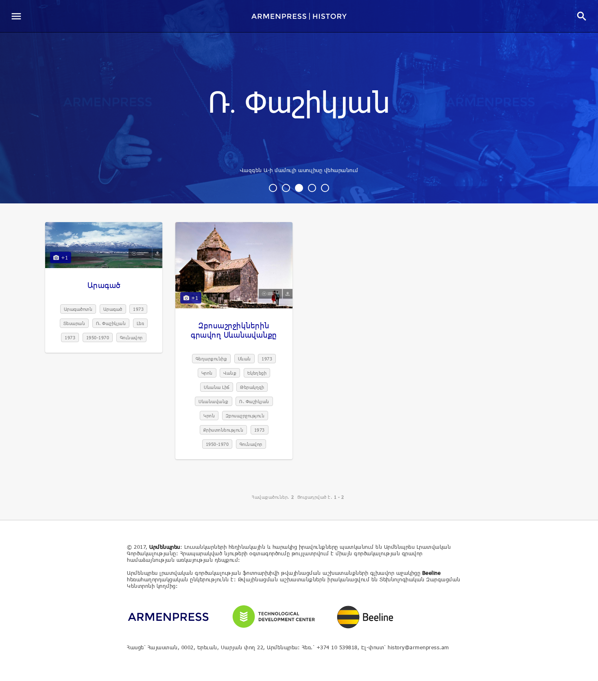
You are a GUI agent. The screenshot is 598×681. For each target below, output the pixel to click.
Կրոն (207, 372)
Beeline (431, 573)
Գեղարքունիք (211, 358)
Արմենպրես (164, 546)
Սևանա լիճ (216, 387)
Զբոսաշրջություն (245, 415)
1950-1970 (97, 337)
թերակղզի (252, 387)
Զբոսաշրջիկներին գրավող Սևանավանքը (234, 330)
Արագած (103, 285)
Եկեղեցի (257, 372)
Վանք (229, 372)
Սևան (244, 358)
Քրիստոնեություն (223, 429)
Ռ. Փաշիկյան (299, 103)
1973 (138, 309)
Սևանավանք (214, 401)
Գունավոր (131, 337)
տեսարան (74, 323)
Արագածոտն (78, 309)
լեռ (140, 323)
